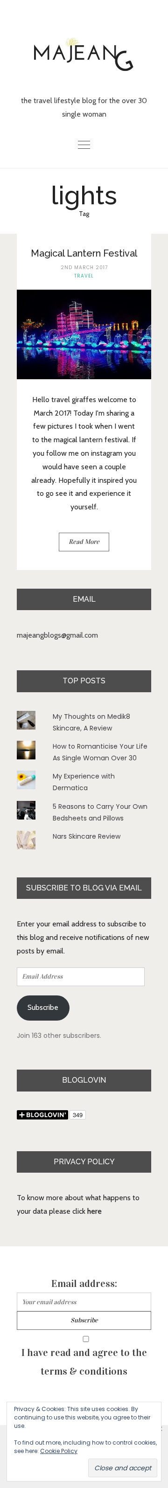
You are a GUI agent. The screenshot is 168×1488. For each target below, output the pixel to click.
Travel (84, 275)
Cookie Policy (58, 1451)
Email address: (84, 1283)
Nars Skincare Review (86, 836)
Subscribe (43, 1007)
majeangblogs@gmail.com (57, 635)
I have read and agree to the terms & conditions (84, 1361)
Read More (84, 542)
